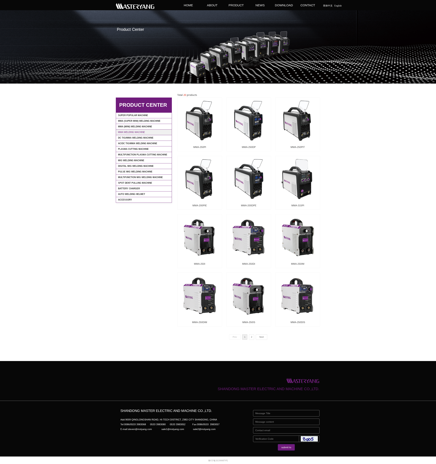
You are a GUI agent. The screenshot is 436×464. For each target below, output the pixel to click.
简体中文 (328, 5)
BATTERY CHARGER (129, 188)
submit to (286, 447)
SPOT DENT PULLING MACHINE (135, 183)
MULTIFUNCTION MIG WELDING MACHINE (140, 177)
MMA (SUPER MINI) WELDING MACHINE (139, 121)
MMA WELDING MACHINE (131, 132)
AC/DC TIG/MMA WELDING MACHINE (137, 143)
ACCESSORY (125, 199)
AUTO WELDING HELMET (131, 194)
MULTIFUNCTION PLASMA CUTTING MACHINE (142, 154)
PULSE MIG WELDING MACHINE (135, 171)
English (338, 5)
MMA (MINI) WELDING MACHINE (135, 126)
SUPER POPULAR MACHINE (133, 115)
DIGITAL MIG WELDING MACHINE (136, 166)
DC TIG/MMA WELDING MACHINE (135, 138)
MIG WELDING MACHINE (131, 160)
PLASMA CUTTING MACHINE (133, 149)
